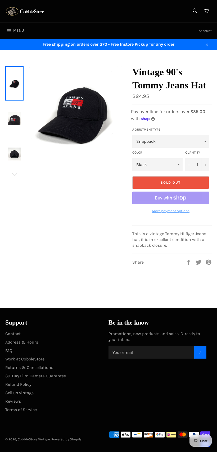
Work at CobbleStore (24, 358)
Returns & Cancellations (29, 367)
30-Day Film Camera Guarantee (35, 375)
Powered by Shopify (66, 439)
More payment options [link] (170, 211)
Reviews (13, 401)
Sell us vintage (19, 392)
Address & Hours (21, 342)
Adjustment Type (146, 129)
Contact (13, 333)
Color (137, 152)
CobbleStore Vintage (34, 439)
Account (205, 31)
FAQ (8, 350)
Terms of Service (21, 409)
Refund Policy (18, 384)
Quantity (192, 152)
